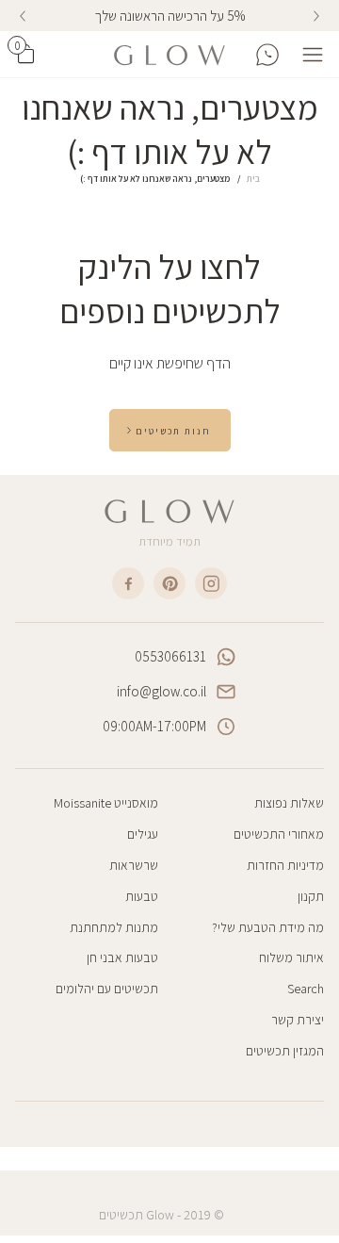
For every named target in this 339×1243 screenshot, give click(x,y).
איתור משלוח (291, 957)
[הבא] (22, 16)
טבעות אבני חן (122, 957)
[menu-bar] (308, 55)
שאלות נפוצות (289, 802)
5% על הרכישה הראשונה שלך (170, 16)
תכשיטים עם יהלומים (107, 988)
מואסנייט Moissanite (106, 802)
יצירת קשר (297, 1019)
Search (305, 988)
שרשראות (133, 865)
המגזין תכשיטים (285, 1050)
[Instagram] (211, 583)
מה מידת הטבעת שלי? (268, 927)
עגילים (142, 834)
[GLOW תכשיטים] (169, 55)
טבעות (141, 896)
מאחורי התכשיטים (279, 834)
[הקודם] (316, 16)
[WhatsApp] (267, 54)
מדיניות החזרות (285, 865)
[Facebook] (128, 583)
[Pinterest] (169, 583)
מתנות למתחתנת (114, 927)
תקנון (311, 896)
